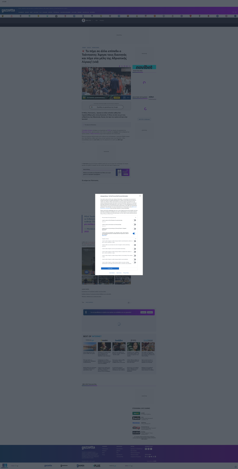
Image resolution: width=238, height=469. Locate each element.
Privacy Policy (126, 272)
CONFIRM (110, 268)
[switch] (134, 220)
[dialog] (119, 234)
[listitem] (119, 217)
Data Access (119, 272)
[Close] (140, 196)
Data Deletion (112, 272)
